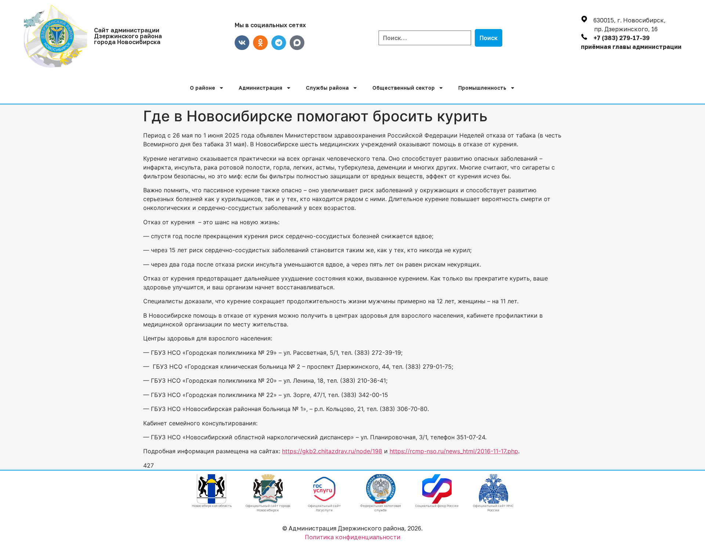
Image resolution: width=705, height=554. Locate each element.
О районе (202, 88)
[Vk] (242, 42)
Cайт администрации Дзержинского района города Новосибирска (128, 36)
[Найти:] (425, 38)
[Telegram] (278, 42)
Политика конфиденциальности (352, 537)
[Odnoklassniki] (260, 42)
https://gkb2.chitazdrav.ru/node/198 (332, 451)
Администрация (260, 88)
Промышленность (482, 88)
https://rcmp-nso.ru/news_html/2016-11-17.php (454, 451)
